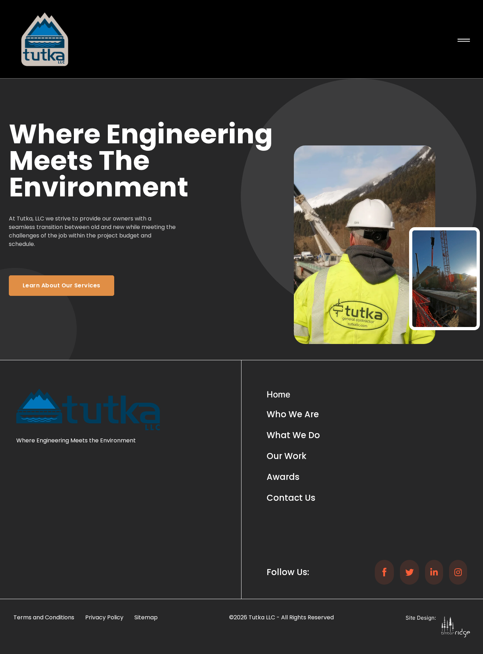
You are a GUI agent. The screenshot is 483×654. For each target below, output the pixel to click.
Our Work (287, 456)
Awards (283, 477)
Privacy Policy (104, 617)
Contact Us (291, 498)
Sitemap (146, 617)
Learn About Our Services (61, 285)
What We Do (293, 435)
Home (278, 394)
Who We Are (293, 414)
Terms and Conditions (43, 617)
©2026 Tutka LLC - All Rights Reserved (281, 617)
